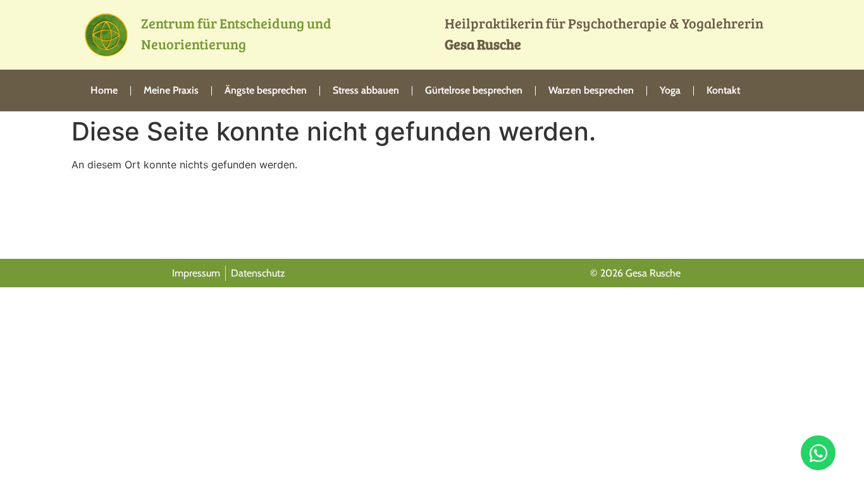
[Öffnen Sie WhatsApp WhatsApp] (818, 452)
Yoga (670, 90)
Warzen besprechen (591, 90)
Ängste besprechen (266, 90)
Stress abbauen (366, 90)
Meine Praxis (171, 90)
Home (104, 90)
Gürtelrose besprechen (473, 90)
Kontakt (723, 90)
